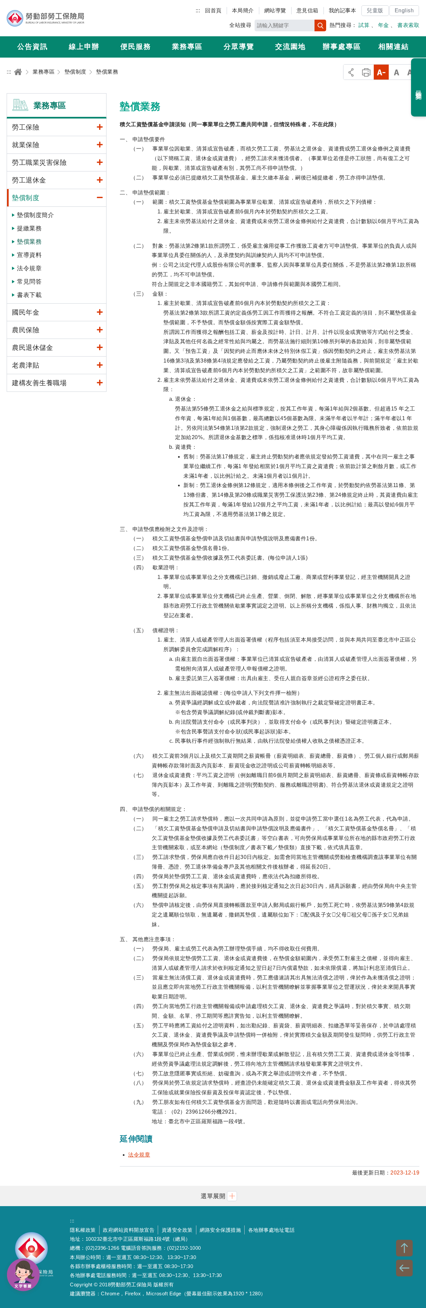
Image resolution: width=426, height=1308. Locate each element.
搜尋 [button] (320, 25)
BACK (404, 1268)
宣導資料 (29, 255)
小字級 (381, 72)
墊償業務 (29, 241)
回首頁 (213, 10)
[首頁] (18, 71)
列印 (366, 72)
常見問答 (29, 281)
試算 (363, 25)
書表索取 (408, 25)
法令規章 (29, 268)
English (404, 10)
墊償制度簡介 (35, 215)
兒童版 (375, 10)
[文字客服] (23, 1274)
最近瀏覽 (418, 88)
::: (198, 10)
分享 (350, 72)
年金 (383, 25)
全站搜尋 (240, 25)
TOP (404, 1248)
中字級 (396, 72)
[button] (213, 1196)
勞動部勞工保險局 (45, 18)
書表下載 (29, 295)
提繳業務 (29, 228)
